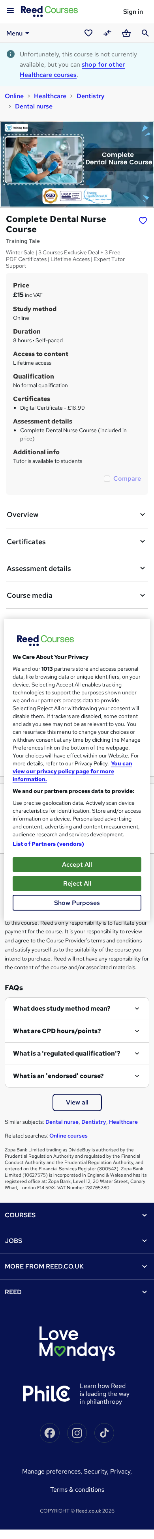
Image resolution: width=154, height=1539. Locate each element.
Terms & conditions (77, 1489)
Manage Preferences (51, 1471)
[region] (77, 769)
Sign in (133, 11)
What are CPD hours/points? (57, 1031)
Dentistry (91, 96)
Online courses (68, 1135)
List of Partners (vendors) (49, 843)
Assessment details (39, 568)
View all (77, 1102)
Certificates (26, 541)
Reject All (77, 883)
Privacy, (121, 1471)
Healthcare (50, 96)
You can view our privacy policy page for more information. (72, 770)
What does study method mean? (62, 1008)
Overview (22, 514)
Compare (127, 478)
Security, (97, 1471)
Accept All (77, 864)
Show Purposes (77, 902)
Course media (30, 595)
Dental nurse (34, 106)
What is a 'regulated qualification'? (66, 1053)
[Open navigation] (10, 11)
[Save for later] (143, 220)
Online (14, 96)
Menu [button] (14, 33)
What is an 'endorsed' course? (58, 1076)
